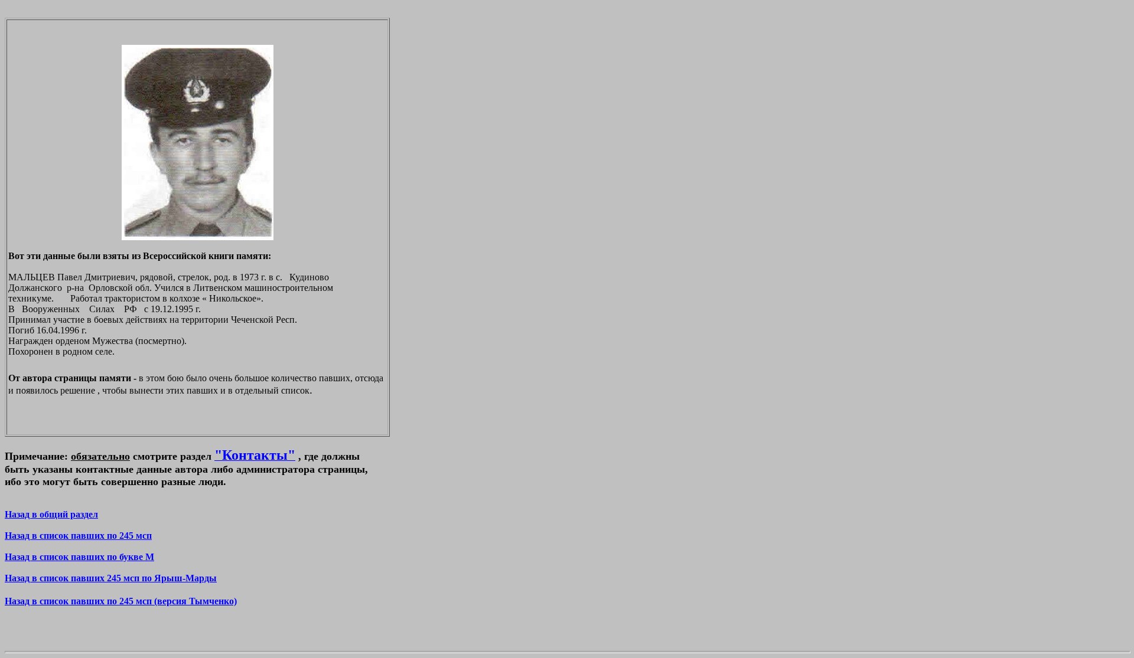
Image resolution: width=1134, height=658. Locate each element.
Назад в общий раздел (51, 514)
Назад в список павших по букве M (79, 557)
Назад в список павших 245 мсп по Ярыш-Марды (111, 578)
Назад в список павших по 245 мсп (78, 536)
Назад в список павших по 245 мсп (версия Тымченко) (121, 601)
